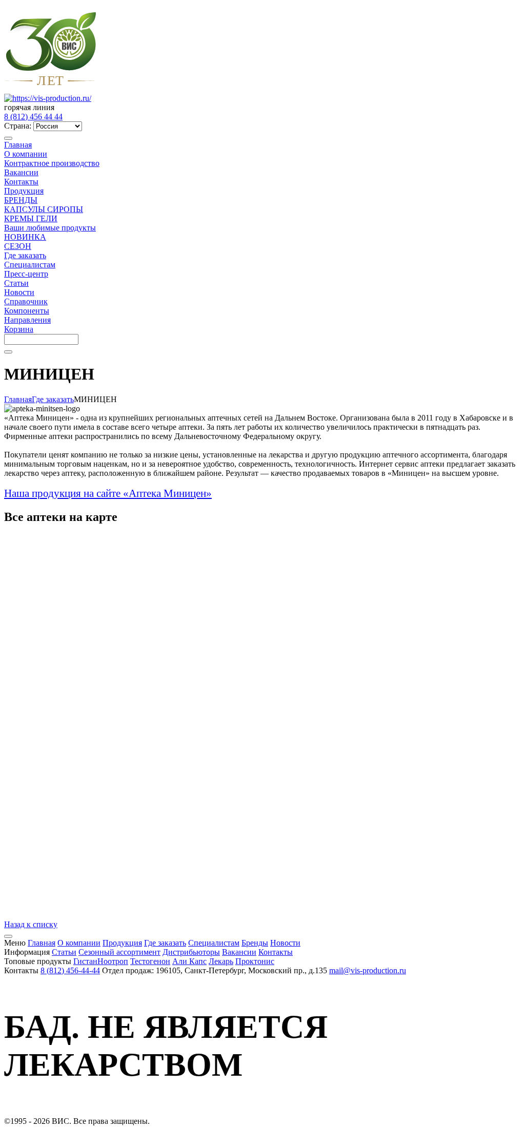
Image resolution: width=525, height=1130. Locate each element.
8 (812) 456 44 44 (33, 116)
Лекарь (221, 961)
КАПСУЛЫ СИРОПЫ (43, 209)
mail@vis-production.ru (367, 970)
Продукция (24, 190)
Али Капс (189, 961)
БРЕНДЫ (20, 200)
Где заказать (25, 255)
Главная (18, 144)
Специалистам (29, 264)
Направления (27, 320)
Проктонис (254, 961)
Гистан (85, 961)
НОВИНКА (25, 237)
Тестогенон (150, 961)
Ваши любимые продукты (50, 227)
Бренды (254, 942)
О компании (25, 154)
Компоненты (26, 310)
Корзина (18, 329)
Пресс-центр (26, 273)
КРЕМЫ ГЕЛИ (30, 218)
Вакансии (21, 172)
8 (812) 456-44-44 (70, 970)
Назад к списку (30, 924)
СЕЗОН (17, 246)
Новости (19, 292)
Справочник (26, 301)
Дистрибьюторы (191, 952)
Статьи (16, 283)
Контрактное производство (51, 163)
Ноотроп (112, 961)
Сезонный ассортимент (119, 952)
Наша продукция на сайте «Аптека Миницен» (108, 493)
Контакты (21, 181)
